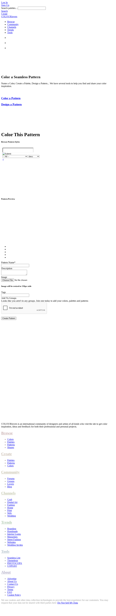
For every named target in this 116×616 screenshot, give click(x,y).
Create (4, 14)
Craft (9, 499)
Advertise (11, 578)
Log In (4, 2)
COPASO (12, 566)
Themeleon (12, 560)
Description (6, 268)
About (6, 572)
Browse (11, 21)
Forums (10, 478)
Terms (10, 589)
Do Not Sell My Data (67, 603)
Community (13, 24)
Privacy (10, 587)
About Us (12, 581)
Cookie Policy (14, 595)
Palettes (10, 442)
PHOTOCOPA (14, 563)
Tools (10, 32)
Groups (10, 481)
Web (9, 513)
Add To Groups (8, 298)
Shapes (10, 447)
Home (10, 507)
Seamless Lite (13, 558)
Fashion (11, 505)
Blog (9, 486)
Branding (11, 528)
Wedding (11, 516)
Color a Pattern (11, 98)
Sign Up (5, 5)
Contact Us (12, 584)
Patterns (11, 444)
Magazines (12, 537)
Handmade (12, 531)
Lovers (10, 484)
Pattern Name (8, 262)
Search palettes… (9, 8)
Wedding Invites (15, 545)
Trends (10, 30)
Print (9, 510)
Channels (11, 27)
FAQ (9, 592)
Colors (10, 439)
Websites (11, 542)
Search (4, 11)
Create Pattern (8, 318)
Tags (3, 292)
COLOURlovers (9, 16)
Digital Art (12, 502)
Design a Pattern (11, 104)
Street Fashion (14, 539)
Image (4, 277)
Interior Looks (14, 534)
